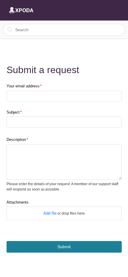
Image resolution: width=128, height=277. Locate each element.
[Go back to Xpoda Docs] (21, 10)
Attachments (18, 202)
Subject (13, 112)
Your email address (23, 86)
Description (16, 139)
